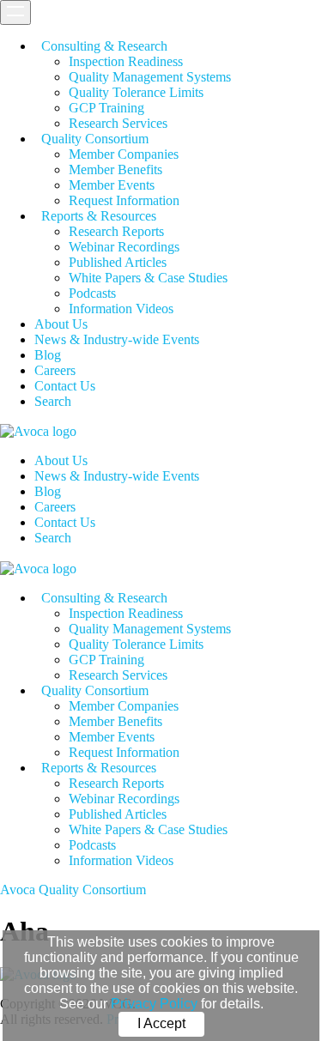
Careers (55, 370)
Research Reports (116, 231)
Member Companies (124, 154)
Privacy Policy (154, 1003)
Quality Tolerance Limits (136, 92)
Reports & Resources (98, 216)
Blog (47, 355)
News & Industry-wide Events (116, 339)
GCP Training (106, 107)
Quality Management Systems (150, 77)
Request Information (124, 200)
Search (52, 401)
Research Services (118, 123)
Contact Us (64, 385)
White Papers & (148, 277)
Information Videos (121, 308)
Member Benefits (115, 169)
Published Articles (118, 262)
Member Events (112, 185)
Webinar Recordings (124, 246)
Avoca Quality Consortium (73, 889)
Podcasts (92, 293)
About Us (61, 324)
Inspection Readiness (126, 61)
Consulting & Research (104, 46)
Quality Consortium (94, 138)
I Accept (161, 1023)
